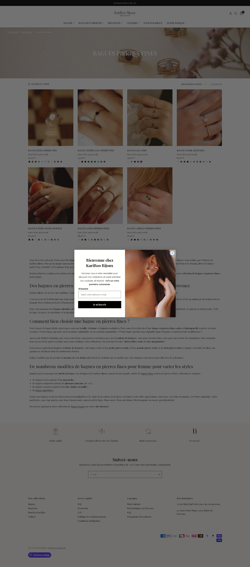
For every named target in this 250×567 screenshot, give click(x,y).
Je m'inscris (99, 304)
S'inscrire (83, 289)
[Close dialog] (172, 253)
